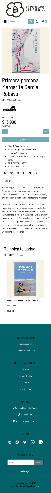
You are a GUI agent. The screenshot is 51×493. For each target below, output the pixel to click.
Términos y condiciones (26, 350)
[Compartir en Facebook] (5, 173)
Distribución (25, 389)
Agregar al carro (26, 139)
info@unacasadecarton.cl (26, 421)
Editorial (25, 382)
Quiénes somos (25, 343)
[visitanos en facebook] (17, 442)
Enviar (39, 462)
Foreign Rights (25, 375)
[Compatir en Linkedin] (29, 173)
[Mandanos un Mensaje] (41, 442)
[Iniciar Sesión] (37, 21)
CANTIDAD (6, 126)
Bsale (38, 486)
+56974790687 (26, 414)
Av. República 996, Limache (26, 408)
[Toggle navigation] (5, 21)
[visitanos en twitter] (24, 442)
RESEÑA (7, 180)
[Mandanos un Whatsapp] (32, 442)
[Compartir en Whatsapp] (36, 173)
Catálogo (25, 369)
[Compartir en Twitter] (11, 173)
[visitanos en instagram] (9, 442)
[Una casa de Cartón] (25, 9)
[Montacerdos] (9, 108)
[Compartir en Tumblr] (23, 173)
